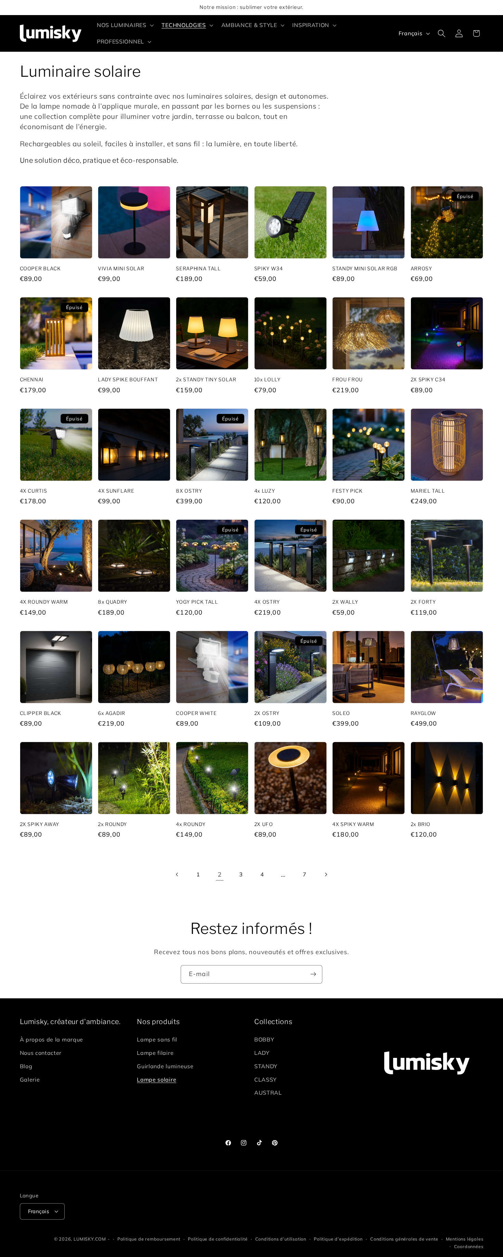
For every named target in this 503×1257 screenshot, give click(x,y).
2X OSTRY (267, 713)
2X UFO (263, 824)
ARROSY (421, 269)
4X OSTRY (267, 602)
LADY (262, 1053)
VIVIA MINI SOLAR (121, 269)
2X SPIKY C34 (428, 380)
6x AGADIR (111, 713)
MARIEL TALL (428, 491)
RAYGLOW (424, 713)
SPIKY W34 (268, 269)
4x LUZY (264, 491)
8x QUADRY (112, 602)
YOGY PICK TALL (197, 602)
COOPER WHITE (196, 713)
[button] (124, 25)
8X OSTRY (189, 491)
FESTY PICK (347, 491)
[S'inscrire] (313, 974)
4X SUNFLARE (116, 491)
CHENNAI (32, 380)
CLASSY (265, 1079)
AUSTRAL (268, 1092)
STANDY (266, 1066)
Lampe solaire (156, 1079)
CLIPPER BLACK (41, 713)
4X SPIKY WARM (353, 824)
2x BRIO (421, 824)
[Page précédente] (177, 874)
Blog (26, 1066)
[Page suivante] (326, 874)
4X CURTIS (33, 491)
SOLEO (341, 713)
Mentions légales (464, 1239)
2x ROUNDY (112, 824)
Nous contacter (41, 1053)
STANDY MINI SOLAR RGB (365, 269)
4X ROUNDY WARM (44, 602)
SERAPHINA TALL (198, 269)
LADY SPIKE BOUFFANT (128, 380)
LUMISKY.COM (90, 1239)
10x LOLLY (267, 380)
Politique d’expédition (338, 1239)
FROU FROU (347, 380)
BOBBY (264, 1039)
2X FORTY (423, 602)
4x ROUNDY (190, 824)
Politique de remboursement (148, 1239)
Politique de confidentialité (218, 1239)
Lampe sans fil (157, 1039)
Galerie (30, 1079)
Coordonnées (468, 1246)
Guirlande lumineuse (165, 1066)
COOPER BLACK (40, 269)
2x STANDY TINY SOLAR (206, 380)
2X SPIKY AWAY (40, 824)
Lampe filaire (155, 1053)
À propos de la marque (51, 1039)
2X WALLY (345, 602)
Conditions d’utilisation (280, 1239)
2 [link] (220, 874)
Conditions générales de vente (404, 1239)
